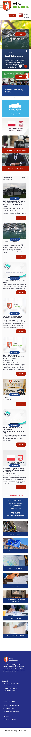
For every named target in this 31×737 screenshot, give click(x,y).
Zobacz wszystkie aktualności (15, 495)
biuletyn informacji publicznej (26, 15)
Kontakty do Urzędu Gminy (11, 683)
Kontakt (6, 716)
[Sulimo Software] (21, 734)
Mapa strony (7, 718)
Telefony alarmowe (9, 685)
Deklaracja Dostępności (12, 711)
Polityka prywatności (10, 720)
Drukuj (23, 178)
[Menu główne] (1, 6)
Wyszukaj (12, 16)
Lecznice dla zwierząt (10, 687)
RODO (5, 692)
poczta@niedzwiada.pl (17, 515)
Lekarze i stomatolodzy (10, 688)
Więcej (20, 34)
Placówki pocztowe (9, 690)
